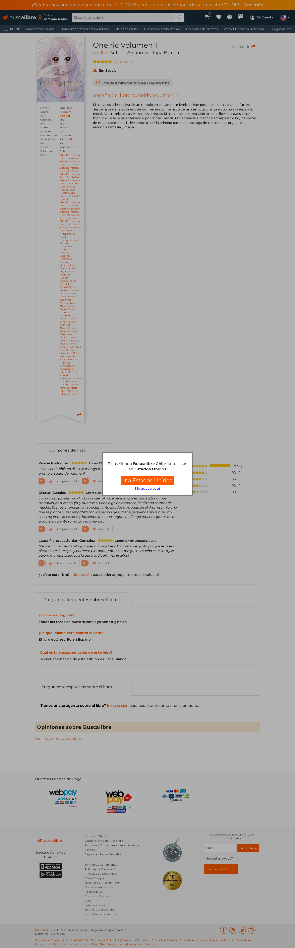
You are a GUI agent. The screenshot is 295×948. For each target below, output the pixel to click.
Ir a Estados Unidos (147, 480)
